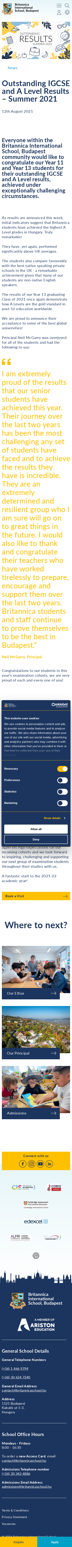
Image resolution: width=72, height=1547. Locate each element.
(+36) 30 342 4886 (16, 1474)
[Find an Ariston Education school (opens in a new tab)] (36, 1325)
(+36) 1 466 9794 (15, 1368)
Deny (36, 839)
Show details (52, 818)
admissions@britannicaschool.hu (27, 1486)
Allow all (36, 829)
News (13, 67)
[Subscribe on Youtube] (40, 1164)
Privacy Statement (14, 1517)
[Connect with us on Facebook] (22, 1164)
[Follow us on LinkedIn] (49, 1164)
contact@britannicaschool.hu (24, 1390)
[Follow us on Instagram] (31, 1164)
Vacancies (9, 1523)
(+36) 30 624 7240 (16, 1377)
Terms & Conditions (15, 1510)
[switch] (62, 780)
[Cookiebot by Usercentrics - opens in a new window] (52, 705)
